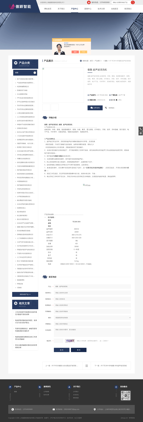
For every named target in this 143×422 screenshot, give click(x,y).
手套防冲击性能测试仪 (24, 253)
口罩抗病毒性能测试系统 (25, 113)
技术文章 (101, 9)
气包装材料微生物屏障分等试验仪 (27, 83)
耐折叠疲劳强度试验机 (24, 200)
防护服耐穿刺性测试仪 (24, 185)
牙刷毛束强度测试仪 (23, 189)
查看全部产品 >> (25, 294)
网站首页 (47, 9)
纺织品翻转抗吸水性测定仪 (26, 162)
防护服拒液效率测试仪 (24, 170)
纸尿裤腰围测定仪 (23, 86)
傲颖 (16, 72)
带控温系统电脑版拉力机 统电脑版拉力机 (27, 177)
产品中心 (74, 9)
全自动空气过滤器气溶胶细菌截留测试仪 (27, 223)
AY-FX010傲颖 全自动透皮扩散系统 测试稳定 (67, 365)
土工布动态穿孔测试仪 (24, 257)
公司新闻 (46, 391)
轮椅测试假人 (21, 208)
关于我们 (61, 9)
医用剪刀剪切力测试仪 (24, 147)
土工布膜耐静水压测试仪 (25, 238)
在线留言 (114, 9)
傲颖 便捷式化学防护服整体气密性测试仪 (27, 227)
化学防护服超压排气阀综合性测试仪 (27, 265)
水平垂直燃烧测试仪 (23, 196)
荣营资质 (76, 398)
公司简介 (76, 391)
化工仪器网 (78, 418)
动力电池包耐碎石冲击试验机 (26, 246)
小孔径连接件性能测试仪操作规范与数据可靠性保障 (26, 313)
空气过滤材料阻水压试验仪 (26, 102)
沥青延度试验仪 (22, 128)
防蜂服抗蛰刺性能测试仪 (25, 234)
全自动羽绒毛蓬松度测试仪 (26, 204)
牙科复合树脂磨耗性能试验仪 (26, 155)
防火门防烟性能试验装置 (25, 261)
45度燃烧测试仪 (22, 181)
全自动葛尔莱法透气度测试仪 (26, 151)
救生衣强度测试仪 (23, 219)
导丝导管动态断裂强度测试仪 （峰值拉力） (27, 105)
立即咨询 (96, 108)
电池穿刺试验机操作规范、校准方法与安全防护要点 (26, 321)
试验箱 (19, 287)
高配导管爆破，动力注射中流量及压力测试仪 (27, 143)
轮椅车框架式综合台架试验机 (26, 193)
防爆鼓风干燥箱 (22, 90)
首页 (91, 61)
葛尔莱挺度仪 (21, 212)
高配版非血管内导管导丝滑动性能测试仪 (27, 268)
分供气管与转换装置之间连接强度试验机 (27, 242)
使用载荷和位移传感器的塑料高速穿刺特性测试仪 (27, 139)
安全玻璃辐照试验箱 (23, 230)
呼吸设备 (20, 284)
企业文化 (76, 394)
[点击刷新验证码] (70, 340)
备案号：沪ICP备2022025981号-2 (55, 418)
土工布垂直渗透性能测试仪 (26, 117)
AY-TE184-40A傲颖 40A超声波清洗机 (114, 365)
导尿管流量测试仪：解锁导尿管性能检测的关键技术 (26, 330)
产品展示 (98, 61)
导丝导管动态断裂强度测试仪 (26, 109)
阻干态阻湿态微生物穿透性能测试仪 (27, 79)
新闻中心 (87, 9)
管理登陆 (132, 418)
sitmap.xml (124, 418)
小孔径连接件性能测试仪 (25, 136)
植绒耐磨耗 (20, 280)
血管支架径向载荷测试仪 (25, 120)
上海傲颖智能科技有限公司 (55, 2)
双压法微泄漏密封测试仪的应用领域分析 (26, 346)
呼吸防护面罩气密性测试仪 (26, 249)
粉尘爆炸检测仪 (22, 215)
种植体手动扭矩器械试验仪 (26, 124)
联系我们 (128, 9)
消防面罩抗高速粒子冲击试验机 (27, 276)
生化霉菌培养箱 (22, 94)
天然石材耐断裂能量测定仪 (26, 166)
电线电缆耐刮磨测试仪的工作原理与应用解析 (26, 338)
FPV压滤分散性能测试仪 (25, 98)
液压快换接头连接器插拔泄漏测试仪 (27, 174)
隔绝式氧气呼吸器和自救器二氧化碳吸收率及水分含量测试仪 (27, 272)
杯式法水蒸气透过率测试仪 (26, 132)
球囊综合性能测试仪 (23, 158)
